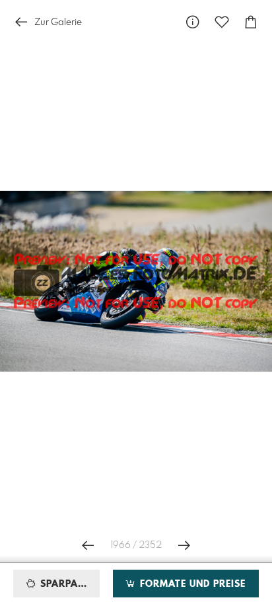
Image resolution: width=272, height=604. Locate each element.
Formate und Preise (191, 584)
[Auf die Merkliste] (222, 22)
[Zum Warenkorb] (251, 22)
